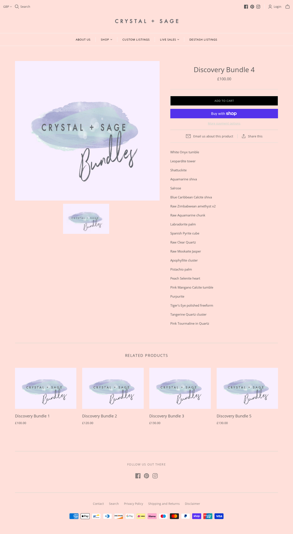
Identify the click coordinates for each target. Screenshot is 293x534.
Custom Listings (136, 39)
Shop (105, 39)
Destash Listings (203, 39)
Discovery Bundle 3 (166, 415)
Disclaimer (192, 504)
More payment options (224, 123)
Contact (98, 504)
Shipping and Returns (164, 504)
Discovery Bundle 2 (99, 415)
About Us (83, 39)
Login (277, 7)
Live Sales (168, 39)
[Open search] (17, 7)
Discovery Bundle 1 (32, 415)
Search (25, 7)
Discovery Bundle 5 (234, 415)
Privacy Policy (133, 504)
